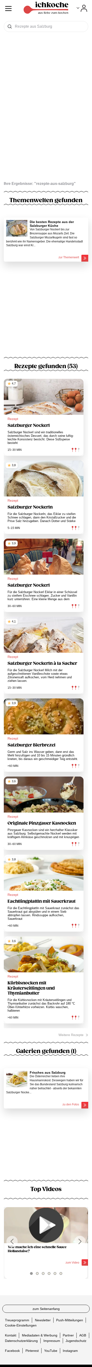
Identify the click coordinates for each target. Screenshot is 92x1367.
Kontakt (10, 1335)
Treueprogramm (17, 1320)
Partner (68, 1335)
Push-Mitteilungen (69, 1320)
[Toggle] (82, 8)
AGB (82, 1335)
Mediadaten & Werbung (39, 1335)
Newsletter (43, 1320)
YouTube (50, 1351)
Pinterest (32, 1351)
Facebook (12, 1351)
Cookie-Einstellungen (21, 1325)
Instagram (70, 1351)
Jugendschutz (76, 1341)
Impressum (51, 1341)
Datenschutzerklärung (21, 1341)
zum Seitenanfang (46, 1309)
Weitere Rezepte (71, 1035)
